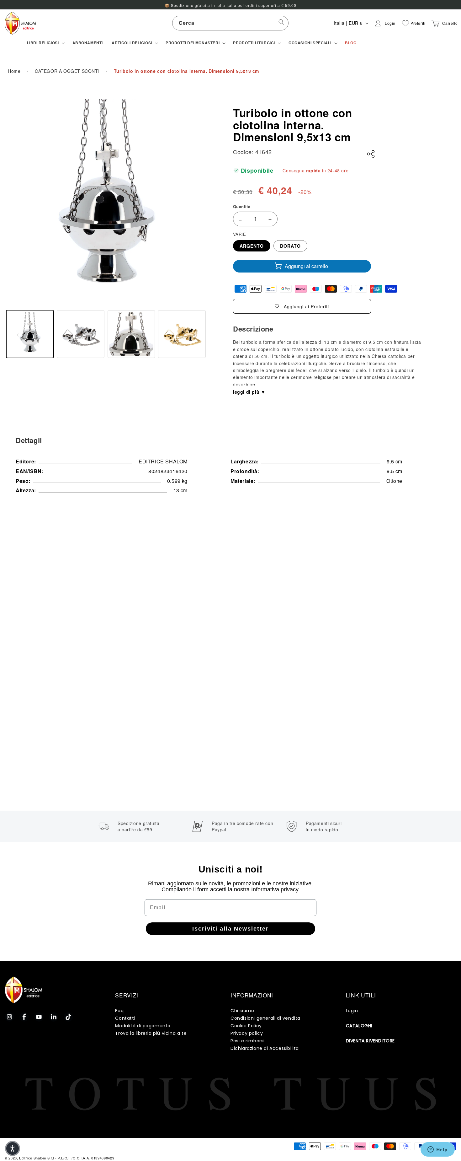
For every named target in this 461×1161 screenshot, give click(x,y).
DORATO (290, 246)
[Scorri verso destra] (195, 334)
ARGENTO (252, 246)
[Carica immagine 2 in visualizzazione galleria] (80, 334)
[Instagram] (9, 1017)
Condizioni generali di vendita (265, 1018)
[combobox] (230, 23)
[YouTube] (39, 1017)
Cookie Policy (246, 1026)
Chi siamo (242, 1010)
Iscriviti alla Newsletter (230, 929)
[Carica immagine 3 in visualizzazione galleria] (131, 334)
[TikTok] (68, 1017)
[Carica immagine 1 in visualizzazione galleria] (30, 334)
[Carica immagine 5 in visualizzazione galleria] (182, 334)
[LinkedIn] (53, 1017)
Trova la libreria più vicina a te (151, 1033)
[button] (45, 43)
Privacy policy (246, 1033)
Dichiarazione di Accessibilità (264, 1048)
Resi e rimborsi (247, 1041)
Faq (119, 1010)
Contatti (125, 1018)
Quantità (241, 206)
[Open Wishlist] (405, 23)
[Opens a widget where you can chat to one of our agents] (437, 1150)
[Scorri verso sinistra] (18, 334)
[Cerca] (281, 23)
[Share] (371, 154)
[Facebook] (24, 1017)
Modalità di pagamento (143, 1026)
